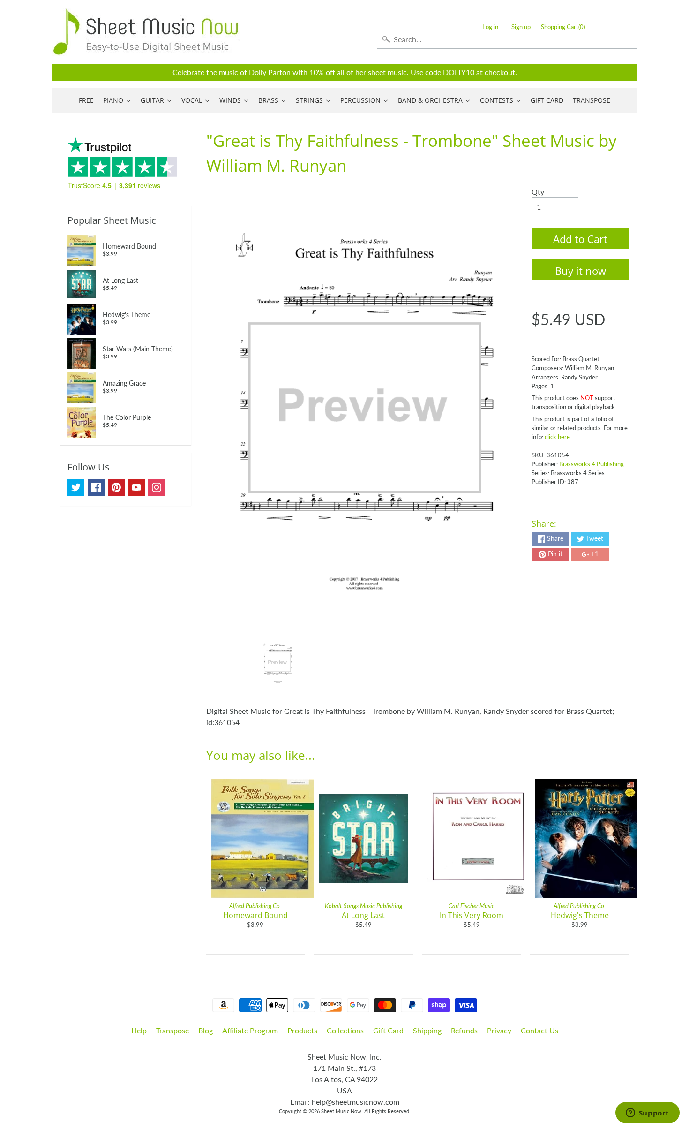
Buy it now (580, 271)
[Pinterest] (116, 487)
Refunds (464, 1030)
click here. (558, 436)
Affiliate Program (250, 1030)
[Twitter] (75, 487)
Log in (490, 27)
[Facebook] (96, 487)
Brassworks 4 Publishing (591, 464)
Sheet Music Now (341, 1111)
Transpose (172, 1030)
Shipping (427, 1030)
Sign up (521, 27)
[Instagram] (156, 487)
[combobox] (507, 39)
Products (302, 1030)
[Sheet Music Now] (146, 32)
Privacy (499, 1030)
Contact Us (539, 1030)
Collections (345, 1030)
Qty (538, 191)
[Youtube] (136, 487)
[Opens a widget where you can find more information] (647, 1113)
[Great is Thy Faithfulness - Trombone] (278, 662)
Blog (205, 1030)
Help (139, 1030)
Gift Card (388, 1030)
